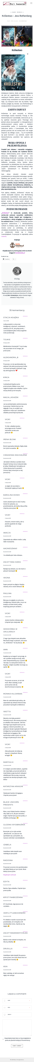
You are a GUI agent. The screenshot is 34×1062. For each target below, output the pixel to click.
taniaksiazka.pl (20, 253)
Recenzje (19, 12)
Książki (14, 12)
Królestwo (5, 213)
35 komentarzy (23, 21)
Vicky (8, 21)
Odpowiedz (25, 316)
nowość (3, 236)
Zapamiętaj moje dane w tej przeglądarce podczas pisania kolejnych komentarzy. (17, 1039)
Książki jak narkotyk (9, 875)
